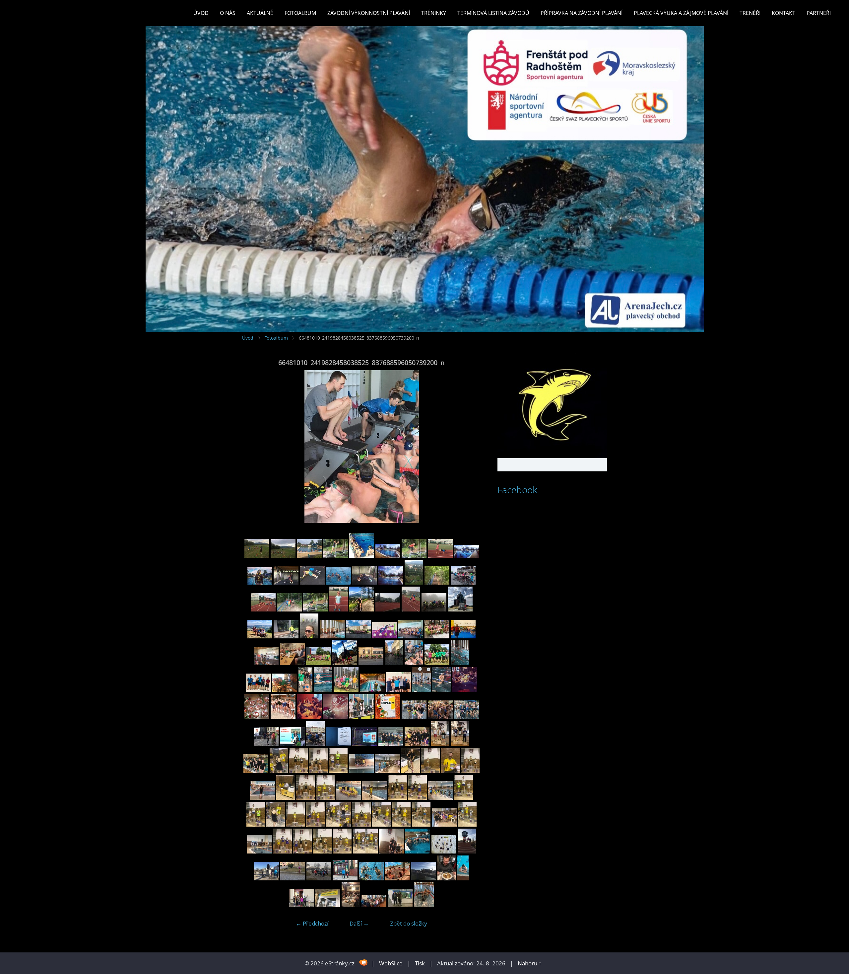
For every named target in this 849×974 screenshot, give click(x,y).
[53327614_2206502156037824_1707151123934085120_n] (292, 878)
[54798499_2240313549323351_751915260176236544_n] (275, 824)
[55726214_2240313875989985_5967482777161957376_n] (450, 770)
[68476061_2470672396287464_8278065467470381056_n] (283, 555)
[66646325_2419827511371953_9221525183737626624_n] (344, 663)
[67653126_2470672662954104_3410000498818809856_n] (414, 582)
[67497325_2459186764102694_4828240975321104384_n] (338, 609)
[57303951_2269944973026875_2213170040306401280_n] (440, 744)
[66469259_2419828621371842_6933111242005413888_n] (258, 690)
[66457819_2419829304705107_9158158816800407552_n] (284, 690)
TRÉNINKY (433, 13)
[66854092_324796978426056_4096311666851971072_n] (361, 717)
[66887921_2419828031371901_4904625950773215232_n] (384, 636)
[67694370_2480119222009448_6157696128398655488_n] (390, 582)
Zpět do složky (408, 923)
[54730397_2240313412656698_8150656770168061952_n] (361, 824)
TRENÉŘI (750, 13)
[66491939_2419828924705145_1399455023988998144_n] (371, 663)
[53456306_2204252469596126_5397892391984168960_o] (266, 878)
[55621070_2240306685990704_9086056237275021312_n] (262, 797)
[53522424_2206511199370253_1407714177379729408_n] (443, 851)
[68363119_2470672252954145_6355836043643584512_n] (335, 555)
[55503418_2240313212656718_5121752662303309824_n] (397, 797)
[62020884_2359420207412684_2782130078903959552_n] (338, 744)
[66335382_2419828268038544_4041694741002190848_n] (398, 690)
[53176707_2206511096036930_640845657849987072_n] (301, 905)
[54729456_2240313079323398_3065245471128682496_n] (401, 824)
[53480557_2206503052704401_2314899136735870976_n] (467, 851)
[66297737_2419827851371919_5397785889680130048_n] (441, 690)
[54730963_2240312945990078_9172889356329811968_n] (338, 824)
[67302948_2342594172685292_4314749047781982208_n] (464, 690)
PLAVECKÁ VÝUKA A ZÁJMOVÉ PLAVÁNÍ (681, 13)
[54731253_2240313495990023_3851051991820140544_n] (315, 824)
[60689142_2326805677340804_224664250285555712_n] (390, 744)
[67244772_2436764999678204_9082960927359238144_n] (460, 609)
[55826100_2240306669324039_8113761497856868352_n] (361, 770)
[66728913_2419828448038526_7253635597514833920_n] (463, 636)
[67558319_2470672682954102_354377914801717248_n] (315, 609)
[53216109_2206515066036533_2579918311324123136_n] (397, 878)
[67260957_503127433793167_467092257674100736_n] (256, 717)
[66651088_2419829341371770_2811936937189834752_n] (292, 663)
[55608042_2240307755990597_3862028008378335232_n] (285, 797)
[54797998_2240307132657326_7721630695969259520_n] (295, 824)
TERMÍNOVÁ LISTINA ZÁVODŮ (493, 13)
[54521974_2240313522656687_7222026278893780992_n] (322, 851)
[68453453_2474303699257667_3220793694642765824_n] (309, 555)
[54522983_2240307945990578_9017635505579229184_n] (259, 851)
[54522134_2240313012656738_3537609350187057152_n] (302, 851)
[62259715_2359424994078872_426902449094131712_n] (466, 717)
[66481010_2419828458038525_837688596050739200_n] (414, 663)
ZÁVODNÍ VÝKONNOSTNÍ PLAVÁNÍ (368, 13)
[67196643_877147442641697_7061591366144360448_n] (283, 717)
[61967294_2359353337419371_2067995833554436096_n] (364, 744)
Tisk (420, 963)
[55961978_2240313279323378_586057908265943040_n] (279, 770)
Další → (359, 923)
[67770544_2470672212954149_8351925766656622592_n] (286, 582)
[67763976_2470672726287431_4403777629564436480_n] (312, 582)
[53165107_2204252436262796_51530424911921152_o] (327, 905)
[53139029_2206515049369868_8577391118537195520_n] (351, 905)
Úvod (201, 13)
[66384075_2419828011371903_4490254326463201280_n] (372, 690)
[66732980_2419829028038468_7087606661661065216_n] (436, 636)
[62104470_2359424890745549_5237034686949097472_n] (266, 744)
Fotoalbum (300, 13)
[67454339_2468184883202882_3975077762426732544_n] (361, 609)
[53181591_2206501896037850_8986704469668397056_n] (463, 878)
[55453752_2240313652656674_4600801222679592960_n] (417, 797)
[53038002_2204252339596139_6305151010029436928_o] (400, 905)
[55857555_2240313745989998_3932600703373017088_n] (318, 770)
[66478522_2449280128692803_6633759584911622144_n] (436, 663)
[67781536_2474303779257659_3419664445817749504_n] (259, 582)
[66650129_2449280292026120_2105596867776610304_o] (318, 663)
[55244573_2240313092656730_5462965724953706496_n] (463, 797)
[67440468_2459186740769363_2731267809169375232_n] (387, 609)
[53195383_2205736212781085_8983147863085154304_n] (446, 878)
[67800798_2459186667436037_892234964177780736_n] (440, 555)
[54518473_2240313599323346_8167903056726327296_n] (342, 851)
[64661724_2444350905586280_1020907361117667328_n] (309, 636)
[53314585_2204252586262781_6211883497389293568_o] (318, 878)
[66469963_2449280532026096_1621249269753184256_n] (460, 663)
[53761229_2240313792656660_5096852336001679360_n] (391, 851)
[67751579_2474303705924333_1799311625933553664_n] (338, 582)
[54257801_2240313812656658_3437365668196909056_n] (365, 851)
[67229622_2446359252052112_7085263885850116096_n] (259, 636)
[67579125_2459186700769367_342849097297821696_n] (263, 609)
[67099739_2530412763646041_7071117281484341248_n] (335, 717)
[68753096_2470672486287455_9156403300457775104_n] (256, 555)
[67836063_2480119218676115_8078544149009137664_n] (387, 555)
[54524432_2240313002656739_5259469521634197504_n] (444, 824)
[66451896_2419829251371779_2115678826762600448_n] (305, 690)
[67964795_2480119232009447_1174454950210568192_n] (361, 555)
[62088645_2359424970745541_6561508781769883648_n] (292, 744)
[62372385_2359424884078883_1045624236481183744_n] (440, 717)
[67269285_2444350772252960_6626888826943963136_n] (434, 609)
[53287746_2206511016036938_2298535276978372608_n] (371, 878)
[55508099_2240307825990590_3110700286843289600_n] (374, 797)
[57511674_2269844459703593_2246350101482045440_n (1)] (417, 744)
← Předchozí (312, 923)
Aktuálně (260, 13)
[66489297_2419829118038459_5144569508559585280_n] (394, 663)
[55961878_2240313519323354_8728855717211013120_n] (298, 770)
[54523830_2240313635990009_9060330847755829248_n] (467, 824)
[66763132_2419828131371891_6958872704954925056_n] (410, 636)
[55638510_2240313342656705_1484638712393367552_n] (470, 770)
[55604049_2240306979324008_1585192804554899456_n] (305, 797)
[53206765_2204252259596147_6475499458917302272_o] (423, 878)
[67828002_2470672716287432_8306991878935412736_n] (414, 555)
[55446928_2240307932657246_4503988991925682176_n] (440, 797)
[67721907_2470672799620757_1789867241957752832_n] (364, 582)
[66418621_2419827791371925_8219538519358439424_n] (323, 690)
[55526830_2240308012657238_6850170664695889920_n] (348, 797)
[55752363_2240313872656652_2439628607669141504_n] (410, 770)
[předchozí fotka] (252, 446)
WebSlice (391, 963)
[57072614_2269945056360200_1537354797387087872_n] (255, 770)
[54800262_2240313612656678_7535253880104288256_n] (255, 824)
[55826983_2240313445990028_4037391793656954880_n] (338, 770)
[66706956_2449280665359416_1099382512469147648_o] (266, 663)
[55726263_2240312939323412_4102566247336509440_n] (430, 770)
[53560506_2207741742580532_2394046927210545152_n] (417, 851)
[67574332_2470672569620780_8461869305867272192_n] (289, 609)
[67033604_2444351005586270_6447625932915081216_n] (286, 636)
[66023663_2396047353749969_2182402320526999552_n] (387, 717)
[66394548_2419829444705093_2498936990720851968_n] (346, 690)
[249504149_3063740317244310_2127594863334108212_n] (424, 905)
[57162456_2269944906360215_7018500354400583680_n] (460, 744)
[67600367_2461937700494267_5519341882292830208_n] (463, 582)
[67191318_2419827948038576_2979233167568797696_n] (332, 636)
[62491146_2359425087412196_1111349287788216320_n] (414, 717)
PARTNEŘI (819, 13)
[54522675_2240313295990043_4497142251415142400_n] (282, 851)
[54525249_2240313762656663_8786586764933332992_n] (421, 824)
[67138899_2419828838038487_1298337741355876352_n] (358, 636)
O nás (227, 13)
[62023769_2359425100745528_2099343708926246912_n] (315, 744)
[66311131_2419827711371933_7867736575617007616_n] (421, 690)
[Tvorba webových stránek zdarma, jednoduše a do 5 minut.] (363, 962)
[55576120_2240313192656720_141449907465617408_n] (325, 797)
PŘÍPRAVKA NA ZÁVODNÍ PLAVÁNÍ (581, 13)
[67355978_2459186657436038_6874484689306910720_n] (411, 609)
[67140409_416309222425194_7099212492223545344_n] (309, 717)
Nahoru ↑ (530, 963)
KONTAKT (783, 13)
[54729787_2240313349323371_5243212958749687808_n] (381, 824)
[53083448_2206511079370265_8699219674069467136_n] (373, 905)
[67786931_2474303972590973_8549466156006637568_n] (466, 555)
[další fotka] (470, 446)
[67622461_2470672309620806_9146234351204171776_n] (436, 582)
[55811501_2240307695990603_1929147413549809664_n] (387, 770)
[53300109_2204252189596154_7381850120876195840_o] (345, 878)
